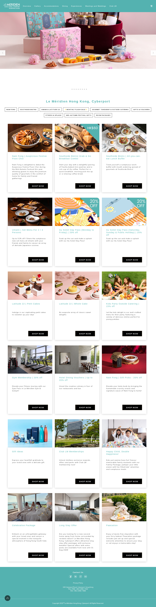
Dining (65, 6)
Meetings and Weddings (95, 6)
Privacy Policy (78, 583)
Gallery (37, 6)
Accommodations (51, 6)
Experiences (76, 6)
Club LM (113, 6)
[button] (70, 89)
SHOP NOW (38, 186)
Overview (27, 6)
